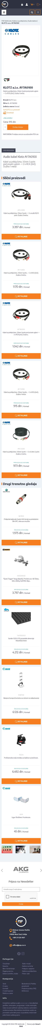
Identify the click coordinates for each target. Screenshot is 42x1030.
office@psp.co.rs (19, 945)
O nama (5, 986)
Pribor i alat (26, 974)
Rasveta (5, 966)
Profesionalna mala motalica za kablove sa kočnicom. (21, 758)
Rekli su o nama (8, 993)
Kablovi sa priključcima (19, 21)
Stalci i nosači (26, 964)
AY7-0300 (21, 270)
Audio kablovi (32, 21)
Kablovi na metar (27, 966)
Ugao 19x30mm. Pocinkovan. (21, 817)
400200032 (21, 576)
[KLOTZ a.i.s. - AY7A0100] (7, 79)
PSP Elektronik (6, 21)
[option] (21, 870)
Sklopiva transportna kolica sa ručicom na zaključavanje (21, 698)
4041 (21, 814)
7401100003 (21, 635)
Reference (25, 991)
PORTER (21, 695)
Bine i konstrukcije (9, 969)
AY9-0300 (21, 210)
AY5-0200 (21, 449)
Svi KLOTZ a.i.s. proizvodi (11, 110)
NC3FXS (21, 516)
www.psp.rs (25, 1003)
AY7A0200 (21, 329)
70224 (21, 755)
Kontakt (5, 988)
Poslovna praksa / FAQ (29, 988)
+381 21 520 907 (19, 937)
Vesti (4, 984)
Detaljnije (22, 236)
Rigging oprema (8, 971)
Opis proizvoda (8, 150)
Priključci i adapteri (28, 969)
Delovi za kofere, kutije (10, 974)
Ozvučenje (6, 964)
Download (10, 113)
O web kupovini (8, 991)
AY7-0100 (21, 389)
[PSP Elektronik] (7, 4)
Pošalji (21, 904)
